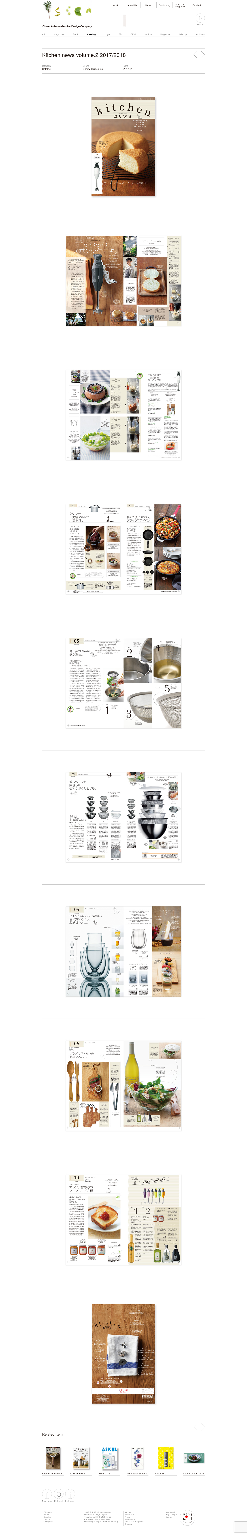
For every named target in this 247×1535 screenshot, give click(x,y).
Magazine (59, 34)
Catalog (91, 34)
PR (120, 34)
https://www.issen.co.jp (107, 1521)
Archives (200, 34)
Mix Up (183, 34)
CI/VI (133, 34)
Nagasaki (165, 34)
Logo (107, 34)
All (43, 34)
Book (75, 34)
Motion (148, 34)
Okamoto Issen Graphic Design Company (48, 1517)
